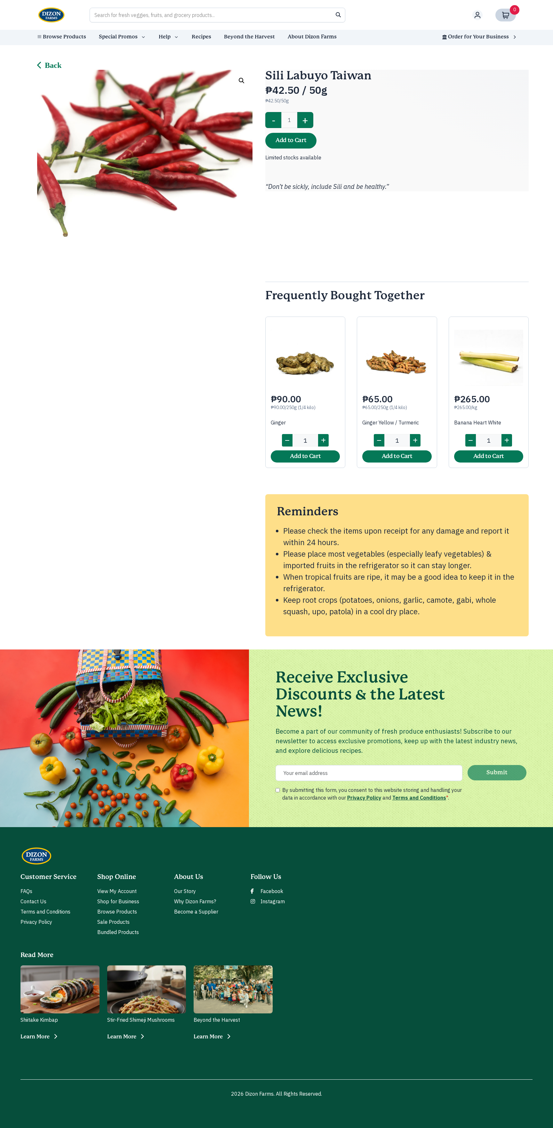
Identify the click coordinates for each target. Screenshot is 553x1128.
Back (53, 65)
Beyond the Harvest (249, 36)
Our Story (185, 891)
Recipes (201, 36)
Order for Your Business (478, 36)
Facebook (271, 891)
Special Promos (118, 36)
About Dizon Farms (312, 36)
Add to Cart (291, 140)
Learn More (35, 1036)
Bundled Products (118, 932)
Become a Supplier (196, 911)
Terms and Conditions (419, 797)
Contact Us (33, 901)
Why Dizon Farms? (195, 901)
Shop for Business (118, 901)
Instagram (272, 901)
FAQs (26, 891)
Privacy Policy (364, 797)
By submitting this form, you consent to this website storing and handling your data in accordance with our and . (372, 794)
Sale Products (113, 922)
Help (165, 36)
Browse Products (64, 36)
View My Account (117, 891)
